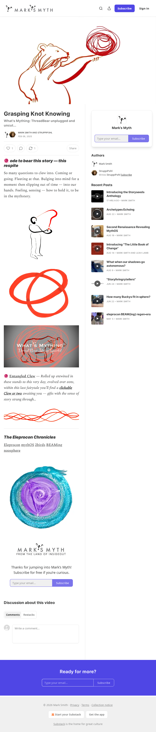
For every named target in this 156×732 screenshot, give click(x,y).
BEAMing (54, 445)
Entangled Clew (22, 376)
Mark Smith (25, 132)
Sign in (144, 8)
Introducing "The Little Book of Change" (128, 246)
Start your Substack (68, 714)
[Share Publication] (109, 8)
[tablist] (20, 615)
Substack (59, 724)
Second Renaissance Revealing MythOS (128, 229)
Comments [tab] (13, 614)
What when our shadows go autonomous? (126, 263)
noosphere (12, 450)
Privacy (74, 705)
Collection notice (102, 705)
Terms (85, 705)
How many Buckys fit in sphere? (128, 297)
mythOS (27, 445)
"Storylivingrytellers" (121, 279)
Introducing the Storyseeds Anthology (125, 194)
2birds (40, 445)
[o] (97, 196)
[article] (122, 196)
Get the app (96, 714)
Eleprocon (12, 445)
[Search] (101, 8)
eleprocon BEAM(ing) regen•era (129, 314)
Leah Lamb (142, 253)
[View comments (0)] (148, 60)
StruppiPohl (45, 132)
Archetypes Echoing (121, 209)
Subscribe (125, 8)
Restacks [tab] (28, 614)
